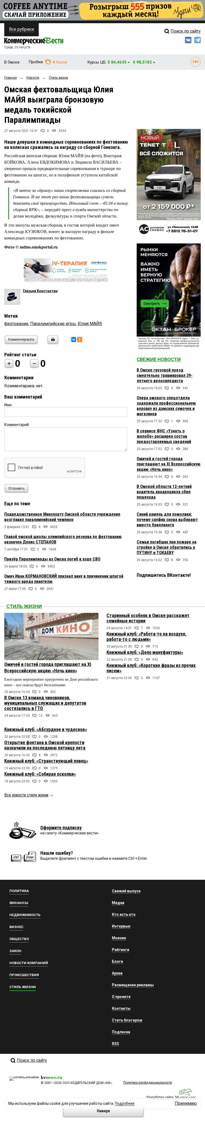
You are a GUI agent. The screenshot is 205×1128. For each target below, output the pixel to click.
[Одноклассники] (79, 339)
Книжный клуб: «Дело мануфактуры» (145, 652)
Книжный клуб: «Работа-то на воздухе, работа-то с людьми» (147, 636)
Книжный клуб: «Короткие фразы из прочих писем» (151, 667)
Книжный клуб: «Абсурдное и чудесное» (45, 729)
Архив (117, 973)
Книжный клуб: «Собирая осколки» (40, 774)
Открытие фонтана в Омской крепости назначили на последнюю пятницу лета (44, 745)
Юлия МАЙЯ (90, 323)
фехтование (16, 323)
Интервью (121, 926)
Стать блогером (127, 1020)
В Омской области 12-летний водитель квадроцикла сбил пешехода (164, 492)
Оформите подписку (61, 827)
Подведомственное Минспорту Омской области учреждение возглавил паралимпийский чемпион (62, 517)
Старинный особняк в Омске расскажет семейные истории (148, 618)
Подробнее (125, 1103)
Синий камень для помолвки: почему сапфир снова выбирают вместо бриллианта (167, 519)
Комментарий (16, 425)
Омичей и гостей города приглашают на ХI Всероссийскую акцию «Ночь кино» (168, 464)
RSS (115, 1044)
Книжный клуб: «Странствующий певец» (46, 761)
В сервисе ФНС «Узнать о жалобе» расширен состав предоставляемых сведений (164, 436)
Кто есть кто (124, 914)
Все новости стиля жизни (26, 795)
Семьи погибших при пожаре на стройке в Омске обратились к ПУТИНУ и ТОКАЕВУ (166, 547)
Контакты (121, 1008)
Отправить (16, 488)
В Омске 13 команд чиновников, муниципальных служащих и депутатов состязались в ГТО (45, 703)
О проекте (121, 997)
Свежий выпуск (126, 891)
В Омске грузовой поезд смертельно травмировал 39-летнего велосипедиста (164, 375)
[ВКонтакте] (73, 339)
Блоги (117, 961)
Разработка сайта (160, 1097)
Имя (7, 405)
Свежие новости (159, 359)
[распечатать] (52, 342)
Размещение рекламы (133, 985)
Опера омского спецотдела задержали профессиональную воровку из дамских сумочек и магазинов (166, 405)
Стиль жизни (24, 606)
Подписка (121, 1032)
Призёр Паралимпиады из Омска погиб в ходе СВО (52, 559)
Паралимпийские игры (53, 323)
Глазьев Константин (40, 291)
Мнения (119, 938)
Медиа (118, 903)
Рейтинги (120, 950)
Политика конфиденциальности (147, 1082)
